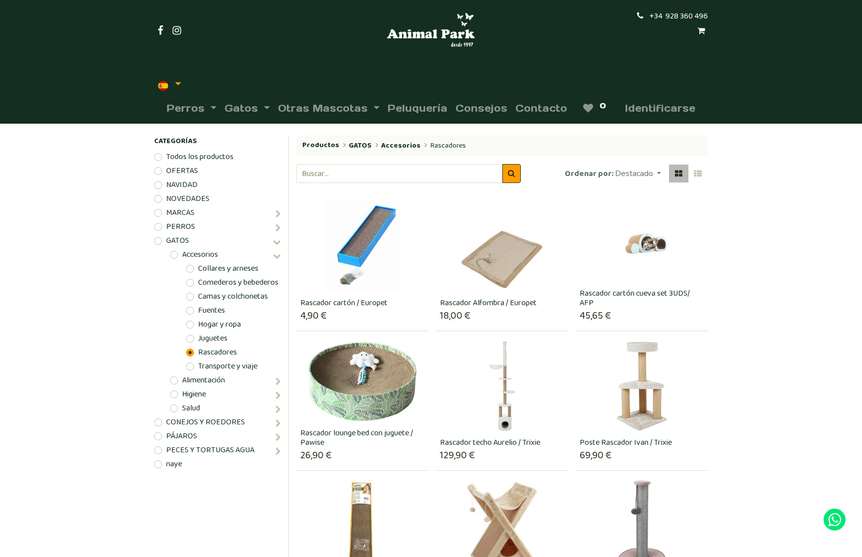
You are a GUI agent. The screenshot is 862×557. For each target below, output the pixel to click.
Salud (191, 408)
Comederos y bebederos (238, 283)
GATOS (177, 241)
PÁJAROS (181, 436)
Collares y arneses (228, 269)
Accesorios (200, 255)
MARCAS (180, 213)
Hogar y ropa (219, 325)
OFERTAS (182, 171)
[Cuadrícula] (678, 174)
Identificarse (660, 108)
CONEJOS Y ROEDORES (205, 422)
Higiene (194, 394)
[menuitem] (417, 108)
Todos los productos (199, 157)
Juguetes (212, 339)
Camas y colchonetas (233, 297)
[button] (638, 174)
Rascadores (217, 353)
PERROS (180, 227)
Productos (320, 145)
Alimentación (203, 380)
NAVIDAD (182, 185)
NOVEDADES (188, 199)
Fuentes (211, 311)
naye (174, 464)
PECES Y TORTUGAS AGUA (210, 450)
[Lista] (698, 174)
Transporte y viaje (227, 366)
